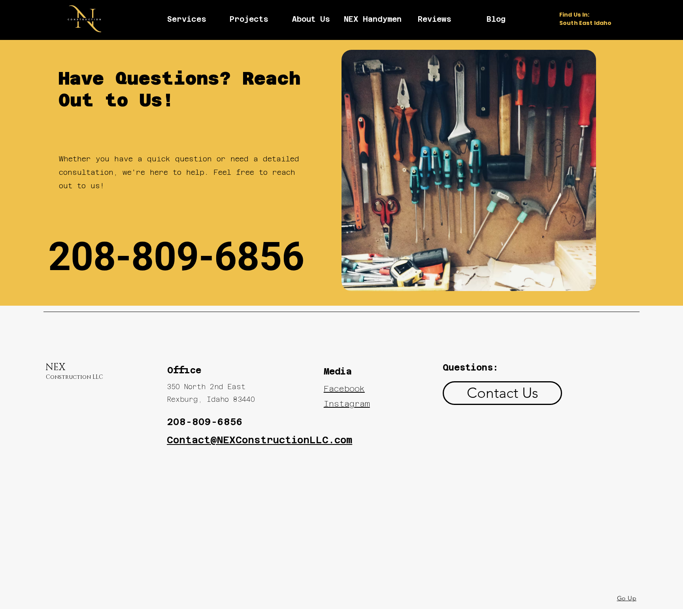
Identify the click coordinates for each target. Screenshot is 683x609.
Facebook (344, 388)
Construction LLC (74, 377)
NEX (55, 367)
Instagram (347, 404)
